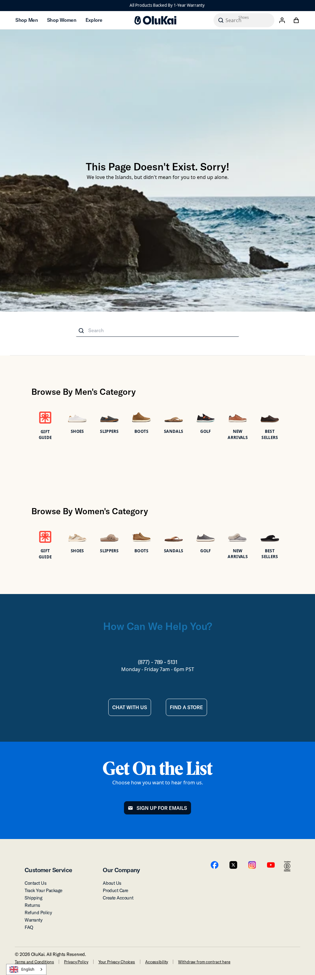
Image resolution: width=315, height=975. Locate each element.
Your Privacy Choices (116, 961)
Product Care (115, 890)
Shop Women (61, 20)
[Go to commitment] (287, 866)
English (27, 969)
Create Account (118, 898)
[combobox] (26, 969)
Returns (32, 905)
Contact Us (36, 883)
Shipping (33, 898)
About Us (112, 883)
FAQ (29, 927)
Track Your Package (43, 890)
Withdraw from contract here (204, 961)
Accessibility (156, 961)
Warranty (33, 920)
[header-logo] (155, 20)
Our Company (121, 870)
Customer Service (48, 870)
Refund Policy (38, 912)
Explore (94, 20)
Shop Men (26, 20)
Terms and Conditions (34, 961)
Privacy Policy (76, 961)
